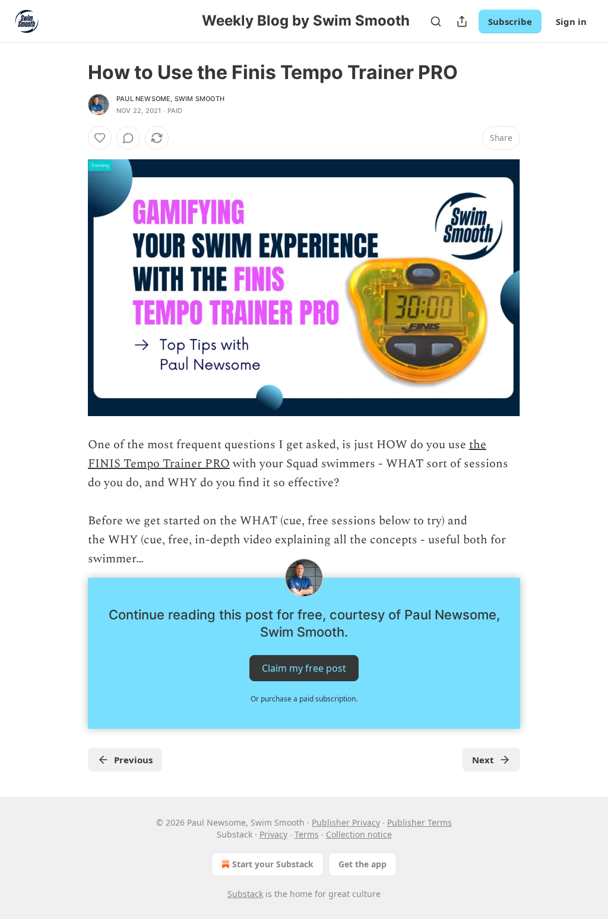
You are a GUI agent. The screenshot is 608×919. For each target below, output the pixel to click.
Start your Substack (273, 864)
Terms (306, 834)
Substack (245, 893)
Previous (133, 760)
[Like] (100, 138)
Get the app (362, 864)
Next (483, 760)
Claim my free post (304, 668)
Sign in (571, 21)
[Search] (436, 21)
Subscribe (510, 21)
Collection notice (359, 834)
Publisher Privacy (346, 822)
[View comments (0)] (128, 138)
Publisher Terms (419, 822)
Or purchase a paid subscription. (304, 699)
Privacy (273, 834)
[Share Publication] (462, 21)
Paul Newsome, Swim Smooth (170, 99)
